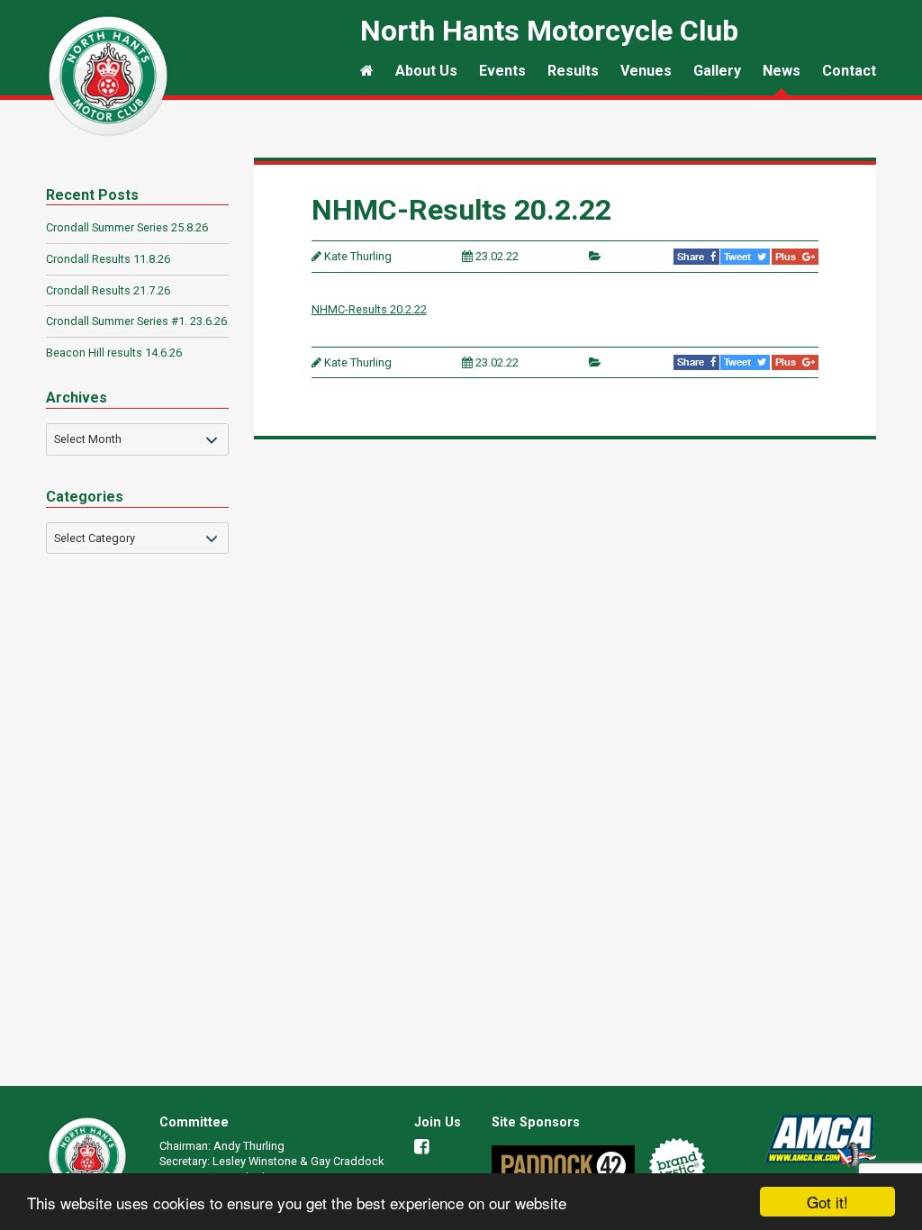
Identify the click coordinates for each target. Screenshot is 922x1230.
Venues (646, 70)
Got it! (827, 1201)
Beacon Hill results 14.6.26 (114, 352)
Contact (849, 70)
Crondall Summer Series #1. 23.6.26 (136, 321)
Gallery (717, 70)
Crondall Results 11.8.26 (108, 259)
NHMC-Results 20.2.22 (369, 309)
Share (692, 256)
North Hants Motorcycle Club (108, 75)
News (781, 70)
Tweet (739, 256)
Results (573, 70)
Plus (787, 256)
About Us (426, 70)
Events (502, 70)
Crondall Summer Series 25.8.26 (127, 227)
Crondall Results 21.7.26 (108, 290)
